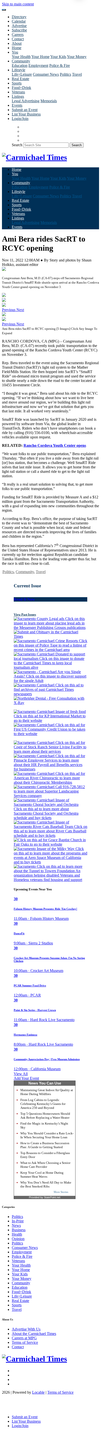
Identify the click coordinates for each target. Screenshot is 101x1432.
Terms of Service (25, 1342)
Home (16, 48)
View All (21, 1074)
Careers (18, 34)
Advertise (19, 26)
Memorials (48, 101)
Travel (77, 74)
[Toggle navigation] (4, 10)
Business (18, 1230)
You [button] (15, 52)
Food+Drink (21, 88)
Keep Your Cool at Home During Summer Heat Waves (41, 1174)
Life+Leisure (22, 74)
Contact (18, 39)
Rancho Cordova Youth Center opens (55, 445)
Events (17, 105)
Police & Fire (59, 65)
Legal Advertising (25, 101)
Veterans (18, 92)
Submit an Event (25, 110)
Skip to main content (18, 4)
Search (17, 145)
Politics (65, 74)
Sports (17, 83)
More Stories (61, 1191)
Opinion (18, 1239)
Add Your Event (26, 1078)
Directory (19, 17)
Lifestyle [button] (18, 70)
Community (25, 572)
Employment (38, 65)
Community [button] (21, 61)
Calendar (19, 21)
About (17, 43)
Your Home (40, 57)
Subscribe (19, 30)
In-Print (18, 1221)
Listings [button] (18, 96)
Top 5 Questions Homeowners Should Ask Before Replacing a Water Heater (45, 1115)
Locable (38, 1392)
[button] (9, 310)
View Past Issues (25, 614)
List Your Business (26, 114)
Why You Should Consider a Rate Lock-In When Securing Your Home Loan (47, 1135)
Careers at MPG (24, 1338)
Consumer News (46, 74)
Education (19, 65)
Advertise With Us (26, 1329)
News (16, 1225)
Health (17, 1234)
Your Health (21, 57)
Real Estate (20, 79)
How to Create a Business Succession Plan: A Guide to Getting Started (44, 1145)
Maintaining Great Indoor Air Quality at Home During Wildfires (46, 1092)
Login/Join (20, 118)
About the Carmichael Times (34, 1333)
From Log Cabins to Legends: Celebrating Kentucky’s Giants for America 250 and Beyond (42, 1104)
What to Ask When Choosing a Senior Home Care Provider (45, 1165)
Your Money (77, 57)
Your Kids (58, 57)
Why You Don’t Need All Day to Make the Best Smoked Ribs (45, 1184)
